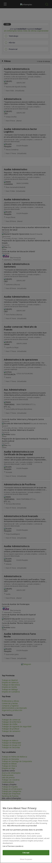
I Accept (26, 852)
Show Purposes (26, 859)
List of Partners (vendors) (13, 846)
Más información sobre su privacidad (22, 825)
